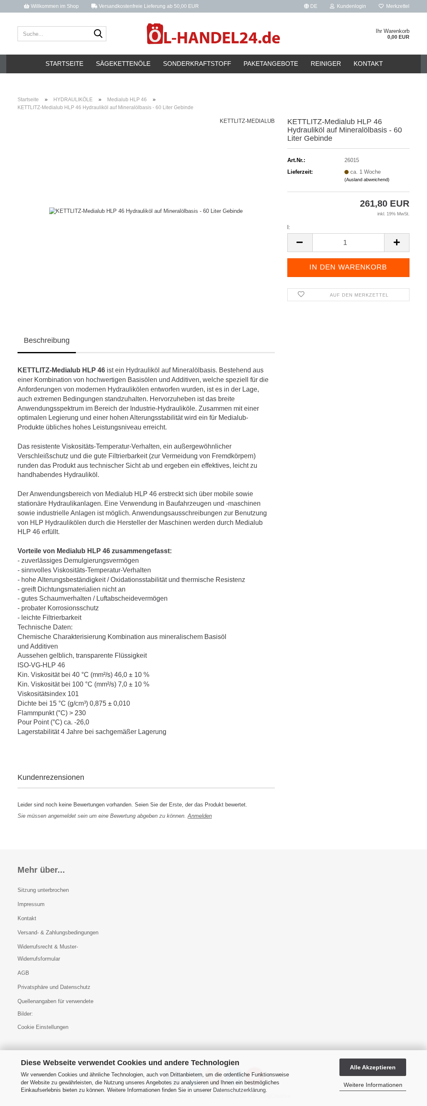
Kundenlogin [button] (350, 6)
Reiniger (326, 63)
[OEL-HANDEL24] (214, 34)
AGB (23, 973)
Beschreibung (47, 340)
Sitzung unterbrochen (43, 890)
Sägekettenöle (123, 63)
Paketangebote (271, 63)
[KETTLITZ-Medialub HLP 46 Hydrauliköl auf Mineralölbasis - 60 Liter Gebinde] (146, 211)
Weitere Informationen (373, 1084)
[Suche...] (98, 34)
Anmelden (200, 816)
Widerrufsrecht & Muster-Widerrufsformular (48, 953)
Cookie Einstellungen (43, 1027)
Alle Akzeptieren (373, 1067)
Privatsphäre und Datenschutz (54, 987)
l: (288, 227)
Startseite (64, 63)
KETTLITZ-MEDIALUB (247, 121)
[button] (311, 6)
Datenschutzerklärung (239, 1090)
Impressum (31, 904)
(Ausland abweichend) (366, 179)
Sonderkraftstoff (197, 63)
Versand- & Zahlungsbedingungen (58, 932)
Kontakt (368, 63)
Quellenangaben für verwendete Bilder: (55, 1007)
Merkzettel (396, 6)
